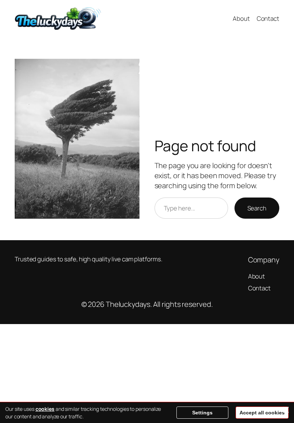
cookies (44, 408)
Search (256, 208)
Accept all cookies (262, 412)
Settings (202, 412)
